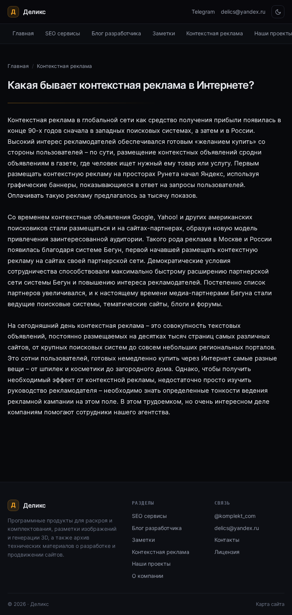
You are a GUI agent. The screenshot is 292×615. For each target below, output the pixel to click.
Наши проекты (151, 563)
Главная (23, 33)
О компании (147, 576)
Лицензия (227, 552)
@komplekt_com (235, 516)
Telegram (203, 11)
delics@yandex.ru (243, 11)
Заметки (163, 33)
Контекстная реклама (214, 33)
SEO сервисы (62, 33)
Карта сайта (270, 604)
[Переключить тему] (277, 11)
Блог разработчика (116, 33)
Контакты (227, 539)
